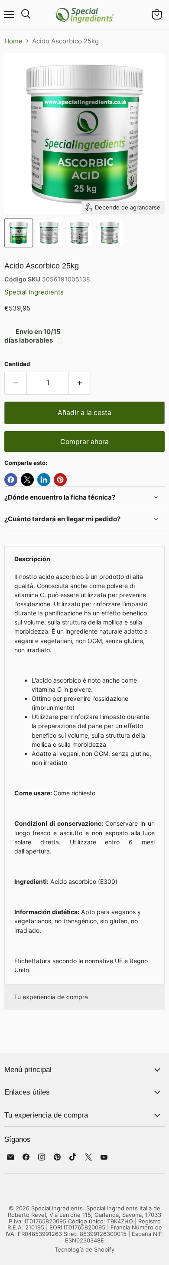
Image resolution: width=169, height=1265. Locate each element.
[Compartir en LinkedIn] (43, 479)
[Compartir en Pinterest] (60, 479)
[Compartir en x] (27, 479)
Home (13, 41)
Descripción (32, 558)
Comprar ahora (84, 442)
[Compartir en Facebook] (10, 479)
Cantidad (17, 364)
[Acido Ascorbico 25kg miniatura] (18, 233)
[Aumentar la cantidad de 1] (80, 383)
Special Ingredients (34, 292)
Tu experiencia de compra (51, 996)
